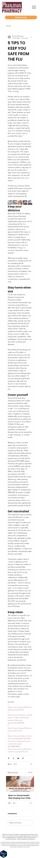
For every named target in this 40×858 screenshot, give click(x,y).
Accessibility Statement (11, 839)
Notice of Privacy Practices (30, 837)
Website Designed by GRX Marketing (26, 839)
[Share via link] (23, 758)
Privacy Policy (20, 837)
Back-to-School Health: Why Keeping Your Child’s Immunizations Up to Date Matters (19, 796)
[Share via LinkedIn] (18, 758)
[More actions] (31, 37)
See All (30, 772)
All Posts (8, 26)
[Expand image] (10, 202)
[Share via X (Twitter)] (13, 758)
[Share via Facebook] (9, 758)
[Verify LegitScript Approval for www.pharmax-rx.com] (3, 857)
